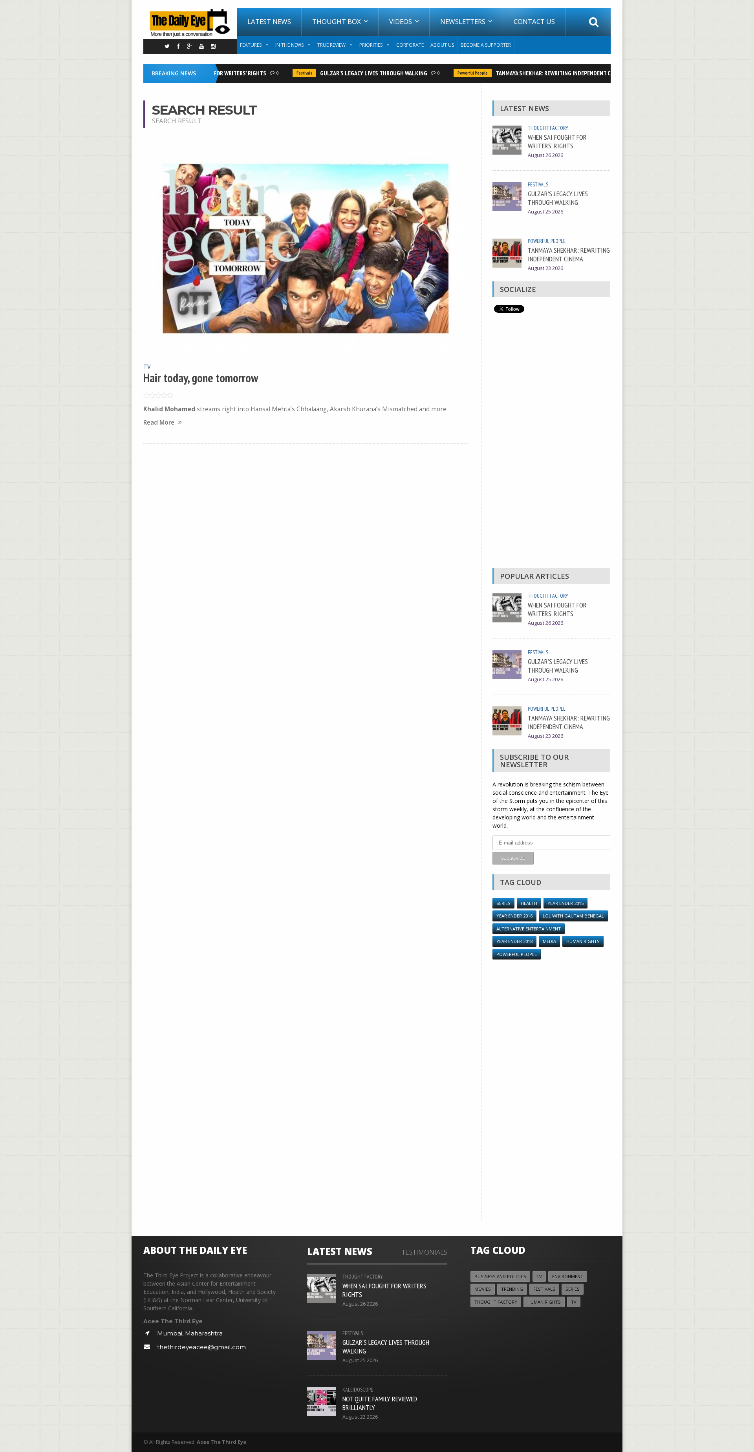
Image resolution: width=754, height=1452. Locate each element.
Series (503, 903)
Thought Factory (548, 127)
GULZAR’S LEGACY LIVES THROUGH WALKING (360, 73)
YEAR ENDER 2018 (514, 941)
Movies (482, 1289)
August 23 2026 (545, 268)
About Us (442, 45)
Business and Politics (500, 1276)
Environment (567, 1276)
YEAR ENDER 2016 (514, 916)
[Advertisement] (551, 442)
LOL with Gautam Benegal (573, 916)
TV (146, 366)
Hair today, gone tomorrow (200, 378)
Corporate (410, 45)
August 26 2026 (545, 155)
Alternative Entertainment (528, 929)
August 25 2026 (545, 211)
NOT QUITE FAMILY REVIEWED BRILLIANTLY (379, 1403)
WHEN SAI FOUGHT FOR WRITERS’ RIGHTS (557, 141)
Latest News (269, 21)
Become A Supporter (486, 45)
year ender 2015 (565, 903)
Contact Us (534, 21)
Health (529, 903)
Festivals (291, 73)
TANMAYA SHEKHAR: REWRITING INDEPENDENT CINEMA (547, 73)
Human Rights (583, 941)
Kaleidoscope (357, 1389)
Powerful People (459, 73)
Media (549, 941)
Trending (512, 1289)
